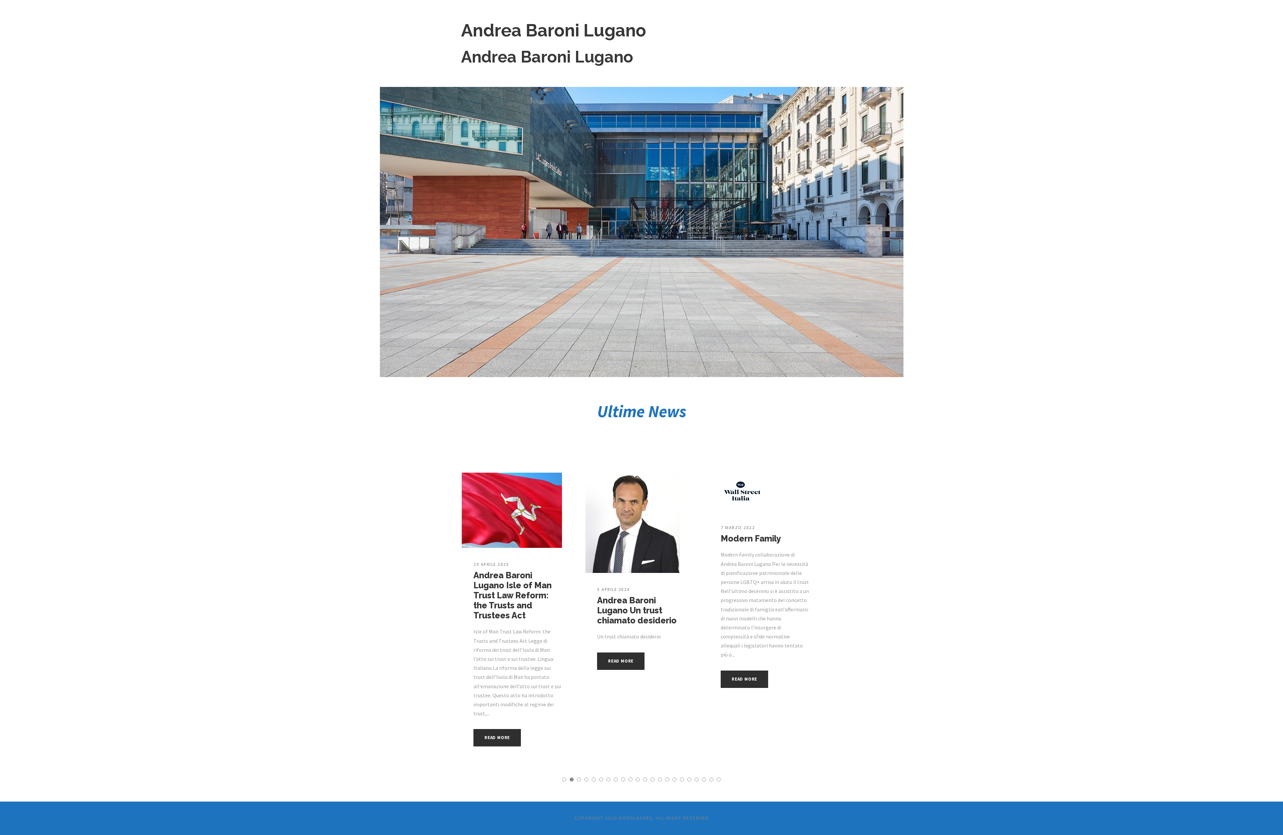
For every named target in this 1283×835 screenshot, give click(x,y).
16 (675, 780)
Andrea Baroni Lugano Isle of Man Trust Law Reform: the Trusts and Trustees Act (512, 595)
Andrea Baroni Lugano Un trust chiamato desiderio (637, 610)
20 (704, 780)
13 (653, 780)
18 (689, 780)
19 (697, 780)
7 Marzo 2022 (738, 527)
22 (719, 780)
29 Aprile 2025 (491, 564)
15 (667, 780)
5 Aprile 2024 (613, 589)
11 (638, 780)
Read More (497, 737)
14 (660, 780)
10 (630, 780)
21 (711, 780)
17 (682, 780)
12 (645, 780)
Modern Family (751, 538)
